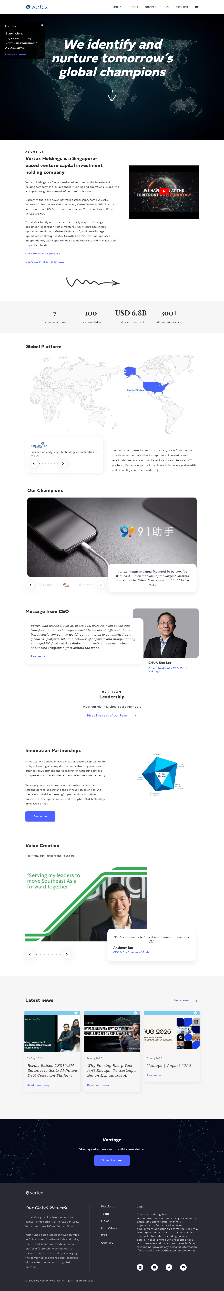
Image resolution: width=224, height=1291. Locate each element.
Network (149, 7)
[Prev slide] (34, 463)
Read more (11, 54)
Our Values (109, 1228)
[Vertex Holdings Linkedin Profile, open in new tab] (140, 1267)
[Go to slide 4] (48, 463)
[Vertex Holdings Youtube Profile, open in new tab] (183, 1267)
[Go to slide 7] (57, 463)
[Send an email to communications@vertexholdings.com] (154, 1267)
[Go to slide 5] (51, 463)
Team (105, 1213)
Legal (90, 1281)
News (167, 7)
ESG (104, 1235)
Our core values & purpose (42, 253)
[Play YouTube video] (164, 192)
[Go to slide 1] (39, 463)
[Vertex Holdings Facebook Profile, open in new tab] (169, 1267)
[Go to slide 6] (54, 463)
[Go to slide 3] (45, 463)
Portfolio (133, 7)
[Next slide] (63, 463)
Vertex (116, 7)
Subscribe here (112, 1160)
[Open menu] (197, 7)
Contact (107, 1242)
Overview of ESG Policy (41, 262)
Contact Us (182, 7)
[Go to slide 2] (42, 463)
